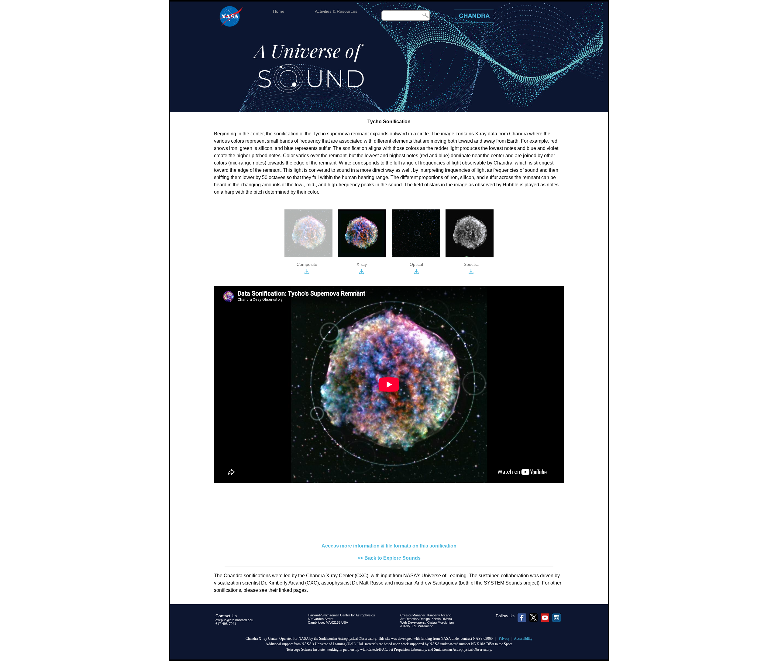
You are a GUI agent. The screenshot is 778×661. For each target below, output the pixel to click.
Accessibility (523, 638)
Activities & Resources (336, 11)
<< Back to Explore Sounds (389, 558)
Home (278, 11)
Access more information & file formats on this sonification (389, 545)
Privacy (504, 638)
